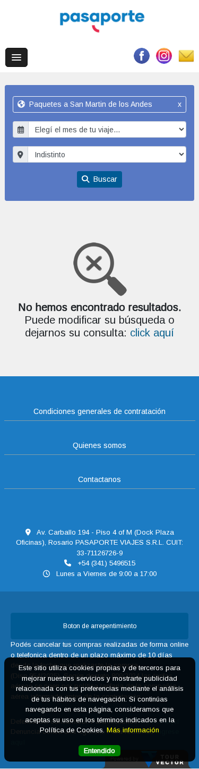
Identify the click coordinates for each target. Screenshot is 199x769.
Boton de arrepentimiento (99, 626)
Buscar (104, 179)
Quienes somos (99, 445)
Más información (133, 730)
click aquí (152, 333)
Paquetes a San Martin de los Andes (104, 104)
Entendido (99, 751)
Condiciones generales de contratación (99, 411)
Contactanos (99, 479)
